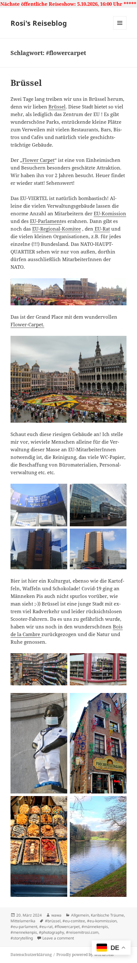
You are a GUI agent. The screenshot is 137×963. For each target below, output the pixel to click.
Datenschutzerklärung (31, 954)
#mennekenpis (24, 932)
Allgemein (80, 915)
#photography (51, 932)
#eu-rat (46, 926)
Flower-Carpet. (27, 324)
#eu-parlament (24, 926)
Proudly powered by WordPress (84, 954)
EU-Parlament (45, 221)
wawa (56, 915)
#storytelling (22, 938)
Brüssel (26, 82)
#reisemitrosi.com (82, 932)
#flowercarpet (67, 926)
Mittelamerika (23, 921)
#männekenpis (95, 926)
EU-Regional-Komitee (56, 228)
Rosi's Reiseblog (39, 23)
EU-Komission (110, 213)
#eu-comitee (73, 921)
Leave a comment (58, 938)
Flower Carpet (38, 160)
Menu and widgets (119, 29)
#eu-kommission (102, 921)
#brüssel (53, 921)
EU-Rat (101, 228)
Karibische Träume (107, 915)
